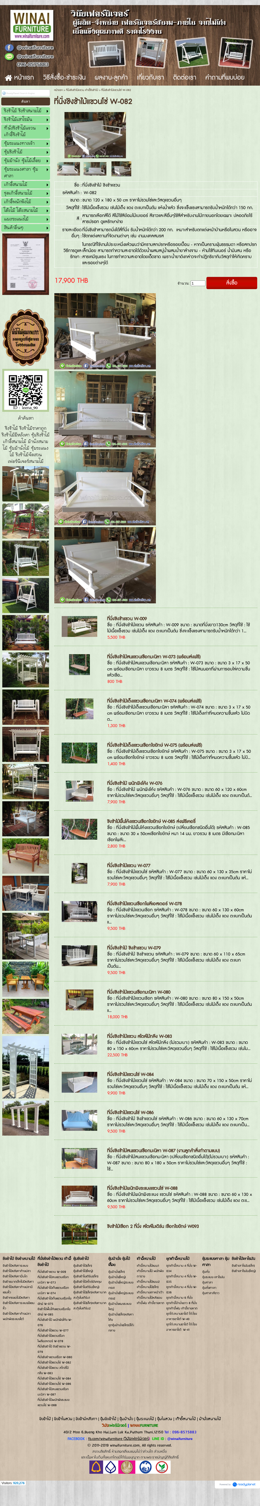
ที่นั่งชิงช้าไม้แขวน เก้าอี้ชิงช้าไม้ (82, 90)
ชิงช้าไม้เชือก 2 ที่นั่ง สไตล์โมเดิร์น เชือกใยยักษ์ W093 (153, 1226)
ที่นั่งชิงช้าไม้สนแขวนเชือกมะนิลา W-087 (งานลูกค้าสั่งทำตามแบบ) (163, 1151)
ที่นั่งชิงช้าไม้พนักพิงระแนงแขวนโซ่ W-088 (142, 1188)
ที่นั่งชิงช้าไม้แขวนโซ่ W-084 (130, 1074)
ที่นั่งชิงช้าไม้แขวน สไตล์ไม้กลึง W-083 (139, 1036)
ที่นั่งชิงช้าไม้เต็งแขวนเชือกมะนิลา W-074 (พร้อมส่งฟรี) (154, 701)
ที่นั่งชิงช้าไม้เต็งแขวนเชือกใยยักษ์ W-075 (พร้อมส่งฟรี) (154, 745)
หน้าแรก (58, 90)
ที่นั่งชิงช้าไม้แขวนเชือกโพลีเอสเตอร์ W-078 (144, 904)
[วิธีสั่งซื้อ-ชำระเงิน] (130, 1473)
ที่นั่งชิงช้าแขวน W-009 (127, 619)
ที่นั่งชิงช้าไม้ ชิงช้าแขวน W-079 (134, 948)
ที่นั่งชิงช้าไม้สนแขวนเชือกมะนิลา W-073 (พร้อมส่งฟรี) (154, 657)
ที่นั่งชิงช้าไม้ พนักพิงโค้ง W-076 (134, 783)
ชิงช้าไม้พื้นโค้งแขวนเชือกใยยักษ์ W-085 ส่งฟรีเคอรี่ (151, 821)
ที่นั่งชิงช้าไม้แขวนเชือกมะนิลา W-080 (138, 992)
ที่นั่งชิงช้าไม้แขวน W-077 (128, 865)
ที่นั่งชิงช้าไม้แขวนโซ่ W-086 (130, 1112)
